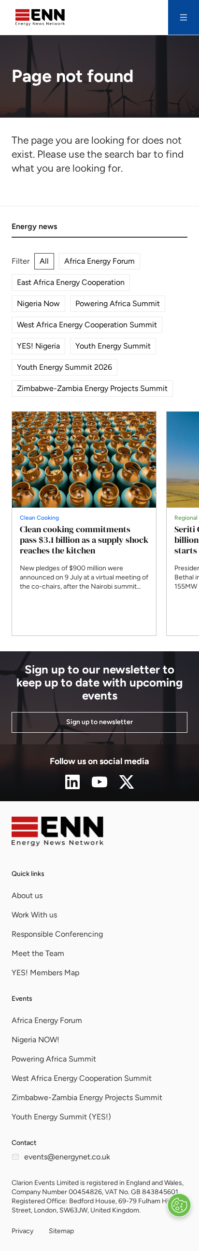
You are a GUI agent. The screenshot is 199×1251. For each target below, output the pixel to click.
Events (22, 999)
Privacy (22, 1231)
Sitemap (61, 1231)
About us (27, 895)
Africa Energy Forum (99, 261)
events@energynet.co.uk (67, 1156)
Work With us (34, 914)
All (44, 261)
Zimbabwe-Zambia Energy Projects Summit (92, 388)
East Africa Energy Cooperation (71, 282)
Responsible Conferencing (57, 934)
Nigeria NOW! (35, 1039)
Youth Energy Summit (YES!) (61, 1116)
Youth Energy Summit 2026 (64, 367)
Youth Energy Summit (113, 345)
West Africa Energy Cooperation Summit (87, 324)
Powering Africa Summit (117, 303)
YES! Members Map (45, 972)
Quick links (28, 874)
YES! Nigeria (38, 345)
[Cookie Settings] (179, 1205)
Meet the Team (38, 953)
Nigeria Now (38, 303)
